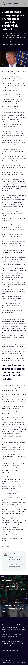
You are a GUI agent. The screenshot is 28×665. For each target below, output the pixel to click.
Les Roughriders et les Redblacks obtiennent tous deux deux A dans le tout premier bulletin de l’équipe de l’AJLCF (13, 586)
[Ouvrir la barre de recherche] (20, 3)
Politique (7, 546)
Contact (23, 662)
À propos (17, 662)
